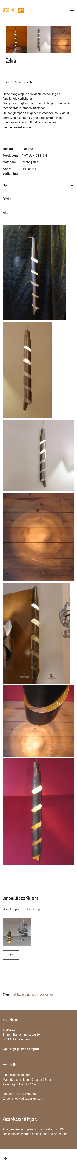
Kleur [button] (6, 185)
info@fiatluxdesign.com (27, 1098)
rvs (34, 994)
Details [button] (7, 199)
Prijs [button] (5, 212)
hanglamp (23, 994)
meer (11, 954)
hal (14, 994)
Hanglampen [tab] (11, 909)
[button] (72, 9)
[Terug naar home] (13, 9)
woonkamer (45, 994)
